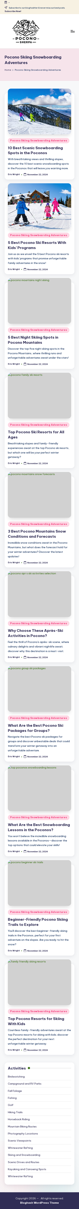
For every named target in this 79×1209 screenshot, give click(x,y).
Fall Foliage (15, 1091)
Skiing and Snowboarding (24, 1155)
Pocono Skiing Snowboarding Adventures (38, 140)
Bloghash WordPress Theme (39, 1202)
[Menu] (72, 31)
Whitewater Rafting (20, 1148)
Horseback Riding (19, 1119)
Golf (10, 1105)
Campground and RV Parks (24, 1083)
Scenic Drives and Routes (23, 1162)
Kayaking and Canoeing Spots (27, 1169)
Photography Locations (23, 1133)
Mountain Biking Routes (22, 1126)
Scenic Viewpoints (19, 1140)
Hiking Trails (15, 1112)
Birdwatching (16, 1076)
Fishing (12, 1098)
